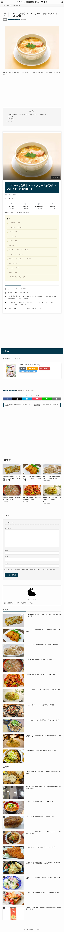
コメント (8, 528)
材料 (12, 116)
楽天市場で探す (44, 368)
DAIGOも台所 (17, 19)
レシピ (11, 19)
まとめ (10, 121)
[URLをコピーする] (56, 399)
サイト (6, 563)
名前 (6, 550)
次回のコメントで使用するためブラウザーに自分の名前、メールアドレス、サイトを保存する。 (31, 569)
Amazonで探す (32, 368)
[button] (7, 399)
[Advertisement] (32, 90)
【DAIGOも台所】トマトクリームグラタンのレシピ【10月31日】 (27, 114)
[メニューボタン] (2, 2)
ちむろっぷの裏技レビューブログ (32, 2)
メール (7, 556)
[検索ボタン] (62, 2)
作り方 (12, 119)
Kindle (23, 368)
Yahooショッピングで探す (28, 371)
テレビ (27, 390)
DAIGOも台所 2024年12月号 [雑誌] (29, 365)
